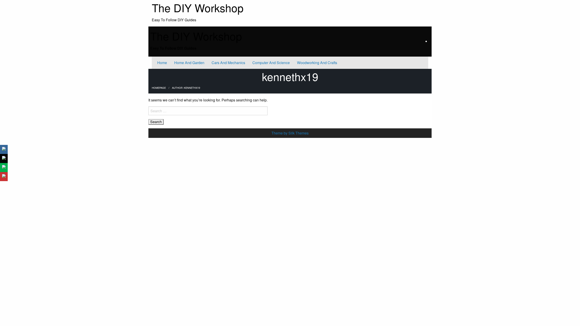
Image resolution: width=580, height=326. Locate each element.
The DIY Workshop (196, 36)
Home (162, 62)
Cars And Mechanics (228, 62)
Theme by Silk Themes (290, 133)
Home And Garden (189, 62)
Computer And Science (271, 62)
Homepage (159, 87)
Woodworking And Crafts (317, 62)
